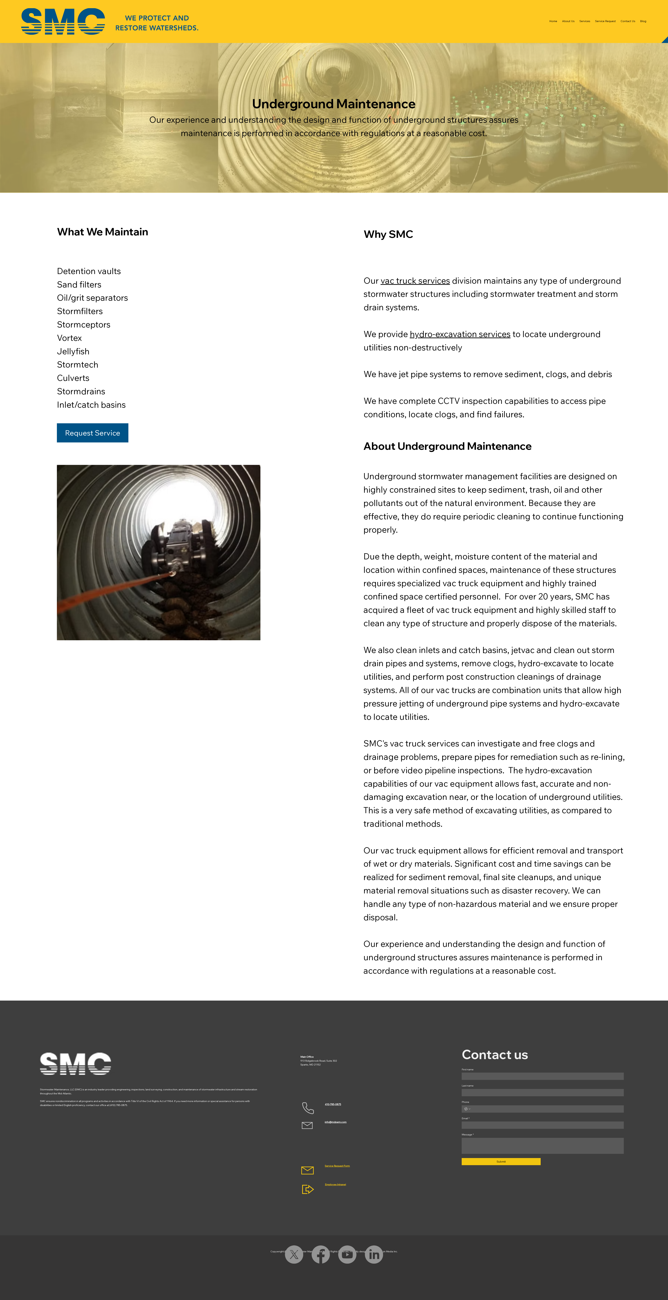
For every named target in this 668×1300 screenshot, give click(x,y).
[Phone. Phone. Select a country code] (467, 1109)
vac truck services (415, 280)
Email (466, 1118)
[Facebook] (321, 1254)
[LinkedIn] (374, 1254)
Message (468, 1134)
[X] (294, 1254)
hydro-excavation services (460, 334)
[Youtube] (347, 1254)
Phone (465, 1102)
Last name (468, 1085)
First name (468, 1069)
